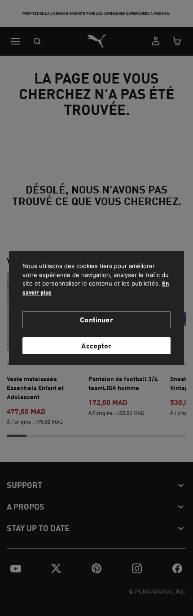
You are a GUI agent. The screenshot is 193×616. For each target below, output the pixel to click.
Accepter (96, 345)
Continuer (96, 319)
